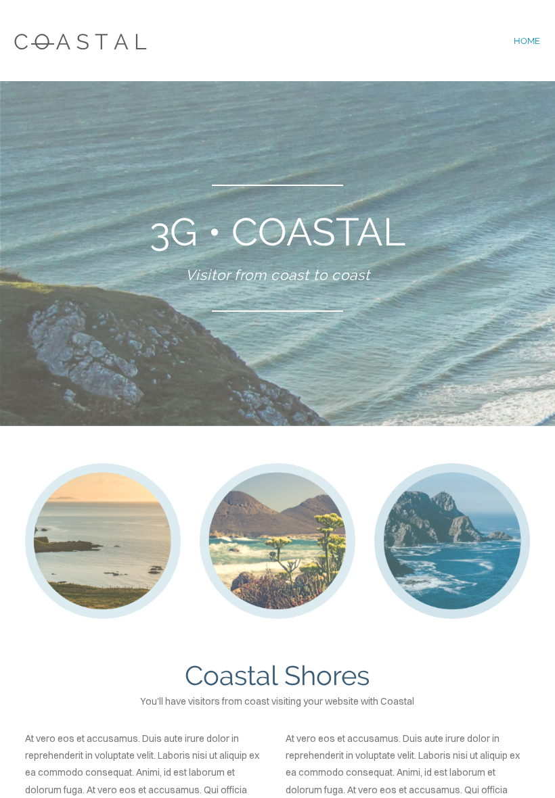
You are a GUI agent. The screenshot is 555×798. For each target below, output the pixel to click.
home (527, 41)
